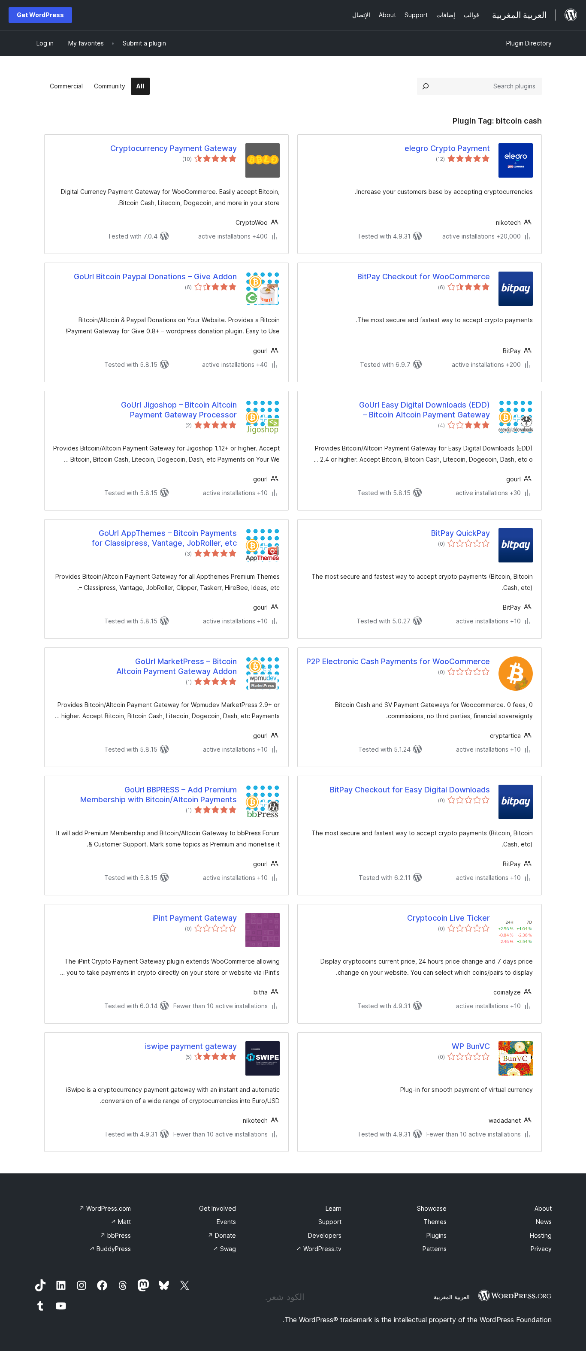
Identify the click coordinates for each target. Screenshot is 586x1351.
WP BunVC (471, 1046)
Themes (435, 1221)
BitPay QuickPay (460, 533)
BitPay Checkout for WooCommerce (423, 276)
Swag (224, 1248)
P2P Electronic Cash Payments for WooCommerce (398, 661)
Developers (324, 1235)
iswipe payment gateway (191, 1046)
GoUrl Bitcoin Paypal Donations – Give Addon (155, 276)
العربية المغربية (452, 1297)
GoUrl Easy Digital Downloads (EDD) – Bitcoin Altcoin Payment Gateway (424, 409)
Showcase (432, 1208)
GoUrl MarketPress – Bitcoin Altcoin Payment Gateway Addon (176, 666)
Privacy (541, 1248)
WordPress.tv (318, 1248)
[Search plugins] (425, 86)
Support (329, 1221)
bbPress (115, 1235)
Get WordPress (40, 14)
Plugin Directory (529, 43)
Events (226, 1221)
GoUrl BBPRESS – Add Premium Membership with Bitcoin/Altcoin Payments (158, 794)
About (543, 1208)
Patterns (435, 1248)
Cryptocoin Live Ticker (448, 917)
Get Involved (217, 1208)
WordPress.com (105, 1208)
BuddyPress (110, 1248)
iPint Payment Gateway (194, 917)
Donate (222, 1235)
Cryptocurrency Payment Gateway (173, 148)
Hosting (541, 1235)
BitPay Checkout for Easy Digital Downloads (410, 789)
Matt (121, 1221)
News (544, 1221)
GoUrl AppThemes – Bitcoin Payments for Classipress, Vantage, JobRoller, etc (164, 538)
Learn (333, 1208)
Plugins (436, 1235)
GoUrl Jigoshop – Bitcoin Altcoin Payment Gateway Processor (179, 409)
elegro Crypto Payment (447, 148)
